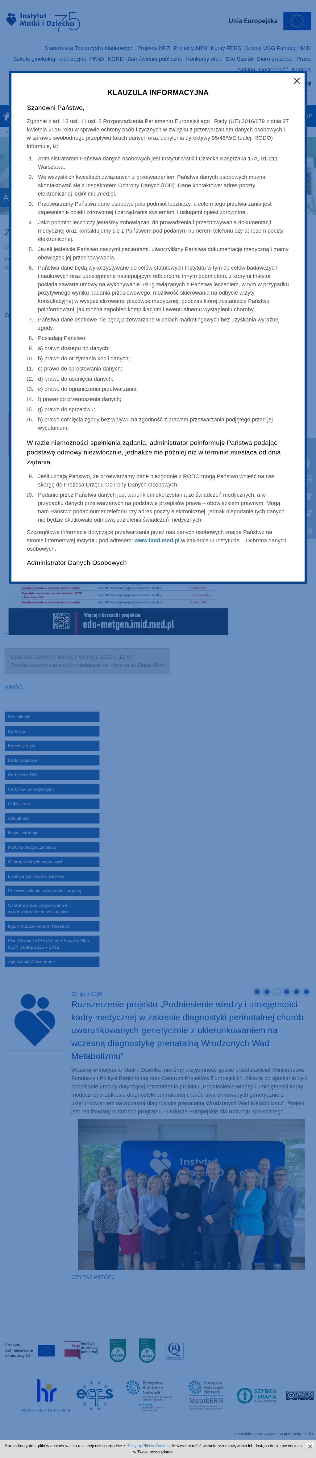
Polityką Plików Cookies (148, 1446)
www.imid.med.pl (157, 540)
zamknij (310, 1446)
